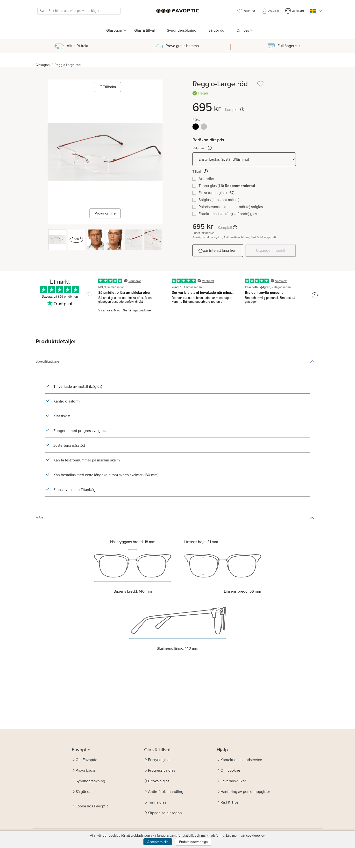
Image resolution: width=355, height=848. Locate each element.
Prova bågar (85, 770)
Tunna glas (157, 802)
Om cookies (230, 770)
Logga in (273, 10)
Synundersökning (181, 30)
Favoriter (249, 10)
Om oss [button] (242, 30)
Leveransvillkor (233, 781)
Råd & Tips (229, 802)
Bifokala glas (158, 781)
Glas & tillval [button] (144, 30)
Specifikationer (48, 361)
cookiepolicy (255, 835)
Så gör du (216, 30)
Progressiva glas (161, 770)
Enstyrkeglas (158, 759)
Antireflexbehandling (165, 791)
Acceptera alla (157, 841)
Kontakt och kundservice (241, 759)
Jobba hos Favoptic (92, 806)
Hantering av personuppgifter (245, 791)
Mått (39, 518)
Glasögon (43, 64)
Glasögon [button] (114, 30)
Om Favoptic (86, 759)
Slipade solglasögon (165, 813)
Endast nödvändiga (193, 841)
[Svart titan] (195, 126)
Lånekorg (298, 10)
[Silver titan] (204, 126)
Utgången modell (270, 250)
